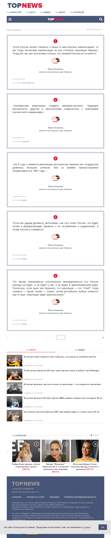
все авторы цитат (94, 29)
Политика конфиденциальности (80, 497)
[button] (10, 19)
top (14, 12)
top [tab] (31, 349)
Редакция (54, 497)
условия (86, 527)
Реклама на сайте (35, 497)
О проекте (17, 497)
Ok (102, 527)
